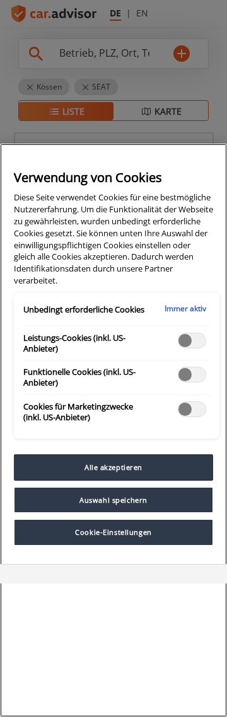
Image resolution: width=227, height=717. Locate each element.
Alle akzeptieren (113, 467)
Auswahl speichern (113, 500)
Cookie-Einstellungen (113, 532)
